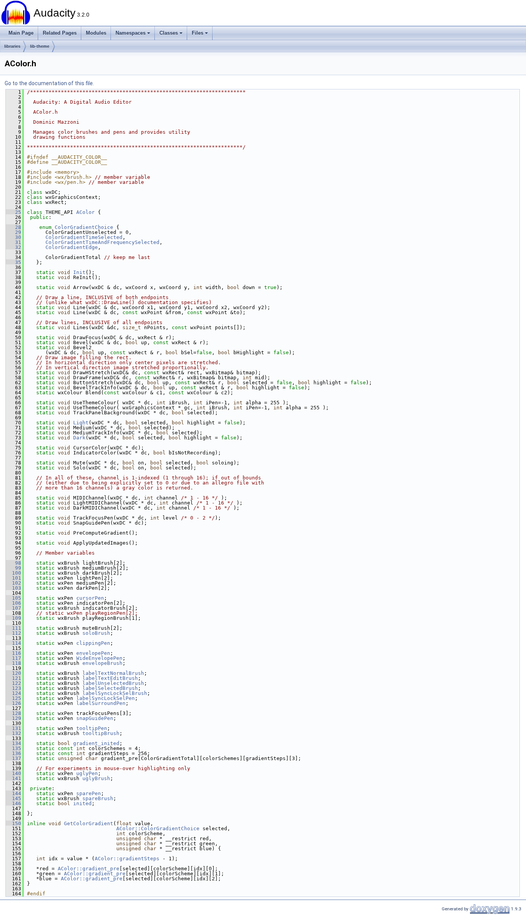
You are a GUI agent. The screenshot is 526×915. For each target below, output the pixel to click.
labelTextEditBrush (110, 678)
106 (13, 603)
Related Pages (60, 33)
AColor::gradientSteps (127, 858)
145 (13, 798)
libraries (12, 46)
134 (13, 743)
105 (13, 598)
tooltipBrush (100, 733)
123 (13, 688)
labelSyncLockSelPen (105, 698)
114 (13, 643)
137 (13, 758)
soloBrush (96, 633)
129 (13, 718)
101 (13, 578)
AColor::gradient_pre (88, 868)
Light (81, 423)
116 (13, 653)
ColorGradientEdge (71, 247)
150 (13, 823)
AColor (85, 212)
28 (13, 227)
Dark (79, 438)
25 (13, 212)
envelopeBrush (102, 663)
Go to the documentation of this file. (49, 83)
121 (13, 678)
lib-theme (39, 46)
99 (13, 568)
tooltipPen (91, 728)
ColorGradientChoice (84, 227)
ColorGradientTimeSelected (83, 237)
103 (13, 588)
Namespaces (131, 33)
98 (13, 563)
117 (13, 658)
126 (13, 703)
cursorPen (90, 598)
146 (13, 803)
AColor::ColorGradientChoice (157, 828)
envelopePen (93, 653)
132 (13, 733)
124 (13, 693)
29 (13, 232)
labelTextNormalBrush (113, 673)
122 (13, 683)
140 (13, 773)
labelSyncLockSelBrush (114, 693)
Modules (96, 33)
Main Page (21, 33)
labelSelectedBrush (110, 688)
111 (13, 628)
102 (13, 583)
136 (13, 753)
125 (13, 698)
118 (13, 663)
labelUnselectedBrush (113, 683)
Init (79, 272)
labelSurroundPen (101, 703)
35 (13, 262)
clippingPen (93, 643)
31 (13, 242)
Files (197, 33)
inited (82, 803)
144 (13, 793)
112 (13, 633)
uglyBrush (96, 778)
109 (13, 618)
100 (13, 573)
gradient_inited (96, 743)
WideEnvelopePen (99, 658)
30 (13, 237)
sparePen (88, 793)
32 (13, 247)
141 (13, 778)
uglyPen (87, 773)
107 (13, 608)
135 (13, 748)
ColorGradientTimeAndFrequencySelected (102, 242)
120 (13, 673)
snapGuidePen (94, 718)
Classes (168, 33)
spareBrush (97, 798)
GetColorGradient (88, 823)
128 (13, 713)
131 (13, 728)
